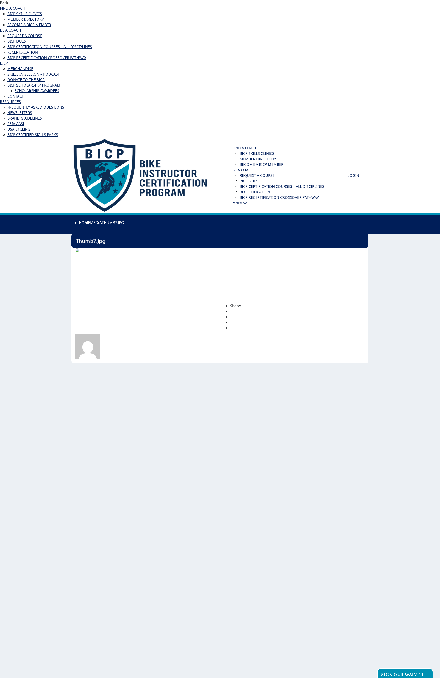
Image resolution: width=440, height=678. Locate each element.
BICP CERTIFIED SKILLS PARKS (32, 134)
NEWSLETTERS (19, 112)
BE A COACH (10, 30)
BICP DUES (16, 41)
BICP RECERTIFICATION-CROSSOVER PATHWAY (46, 57)
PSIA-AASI (15, 123)
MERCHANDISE (20, 68)
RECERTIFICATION (22, 52)
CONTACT (15, 96)
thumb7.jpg (113, 222)
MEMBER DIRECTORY (25, 19)
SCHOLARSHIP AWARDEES (37, 90)
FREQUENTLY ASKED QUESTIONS (35, 107)
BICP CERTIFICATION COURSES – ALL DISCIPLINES (49, 46)
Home (84, 222)
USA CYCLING (18, 129)
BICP (4, 63)
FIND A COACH (12, 8)
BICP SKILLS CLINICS (24, 13)
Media (96, 222)
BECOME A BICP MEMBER (29, 24)
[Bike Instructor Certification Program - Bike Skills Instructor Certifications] (140, 175)
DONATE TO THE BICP (26, 79)
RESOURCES (10, 101)
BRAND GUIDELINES (24, 118)
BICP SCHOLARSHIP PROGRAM (33, 85)
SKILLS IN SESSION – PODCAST (33, 74)
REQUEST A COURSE (24, 35)
